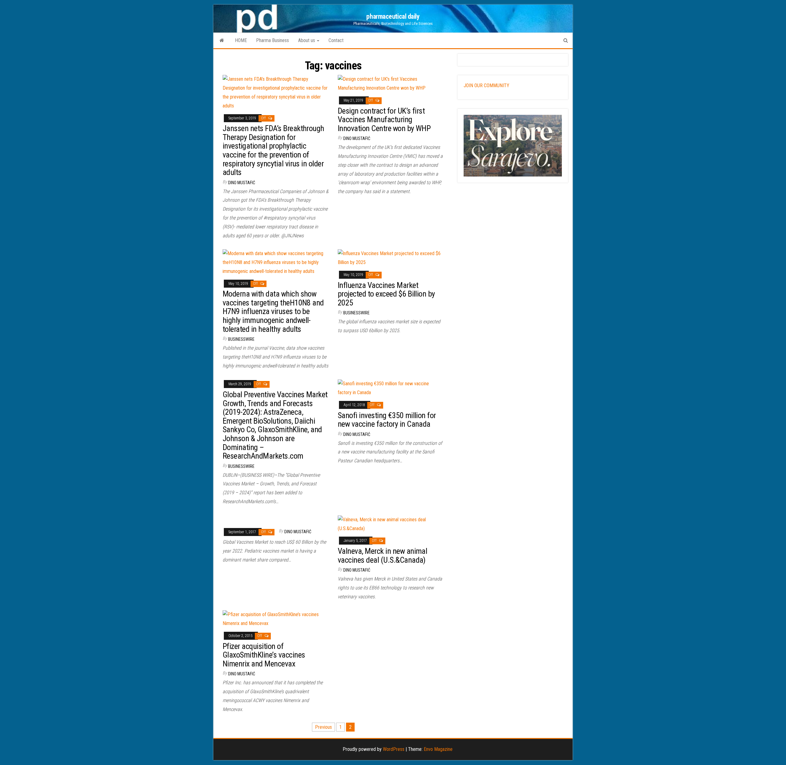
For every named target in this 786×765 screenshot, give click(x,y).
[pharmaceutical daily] (221, 40)
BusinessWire (241, 339)
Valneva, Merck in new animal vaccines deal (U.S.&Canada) (382, 555)
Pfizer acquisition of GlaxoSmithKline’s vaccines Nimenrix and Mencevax (264, 655)
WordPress (393, 749)
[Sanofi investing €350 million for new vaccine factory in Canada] (391, 388)
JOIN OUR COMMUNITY (486, 85)
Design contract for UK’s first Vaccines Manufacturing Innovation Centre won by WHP (384, 119)
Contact (336, 40)
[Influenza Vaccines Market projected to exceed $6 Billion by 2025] (391, 258)
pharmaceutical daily (392, 16)
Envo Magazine (438, 749)
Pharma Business (272, 40)
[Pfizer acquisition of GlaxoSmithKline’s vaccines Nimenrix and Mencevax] (276, 619)
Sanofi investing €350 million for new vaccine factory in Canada (387, 420)
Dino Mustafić (241, 182)
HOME (241, 40)
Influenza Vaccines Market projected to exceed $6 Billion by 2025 (386, 294)
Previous (323, 727)
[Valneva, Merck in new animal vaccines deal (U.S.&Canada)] (391, 524)
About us (307, 40)
